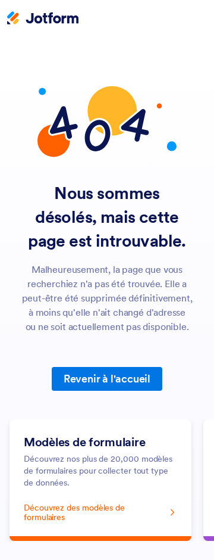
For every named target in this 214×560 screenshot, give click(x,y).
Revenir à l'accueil (107, 378)
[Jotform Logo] (42, 19)
